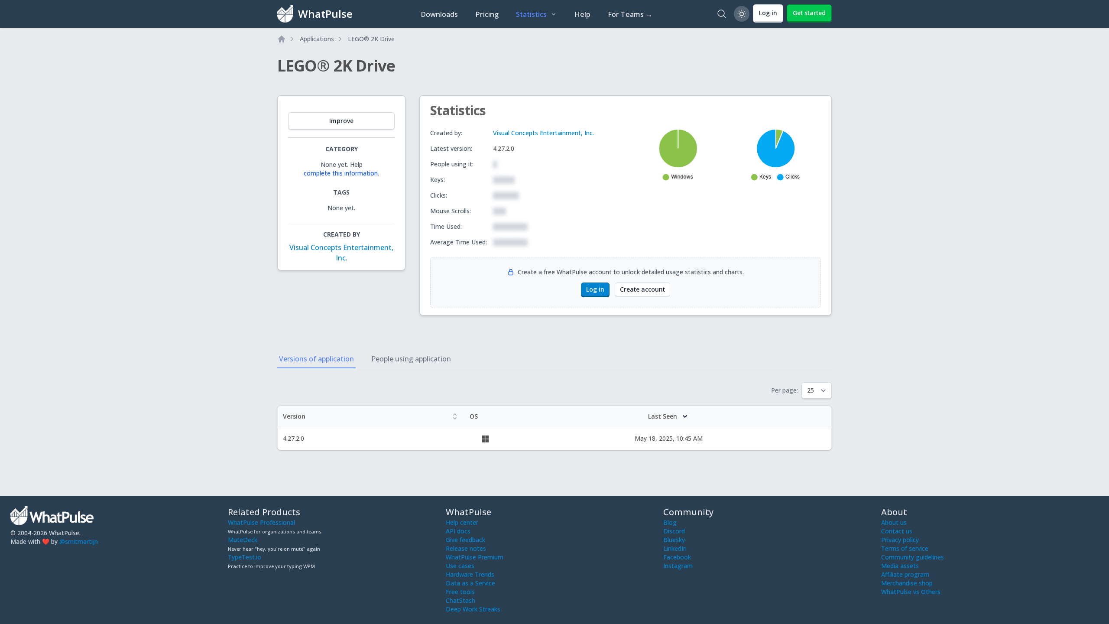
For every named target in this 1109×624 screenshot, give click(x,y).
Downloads (439, 14)
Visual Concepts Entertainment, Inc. (543, 133)
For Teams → (630, 14)
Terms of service (904, 548)
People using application (411, 359)
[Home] (281, 39)
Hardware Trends (470, 574)
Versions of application (316, 359)
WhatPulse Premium (474, 557)
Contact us (896, 531)
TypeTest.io (244, 557)
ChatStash (460, 600)
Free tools (460, 592)
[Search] (722, 14)
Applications (317, 39)
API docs (458, 531)
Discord (674, 531)
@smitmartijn (78, 541)
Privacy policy (900, 540)
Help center (462, 522)
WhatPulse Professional (261, 522)
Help (582, 14)
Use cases (460, 566)
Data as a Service (470, 583)
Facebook (677, 557)
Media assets (900, 566)
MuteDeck (242, 540)
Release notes (466, 548)
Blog (670, 522)
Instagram (678, 566)
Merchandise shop (907, 583)
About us (894, 522)
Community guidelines (912, 557)
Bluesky (674, 540)
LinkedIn (675, 548)
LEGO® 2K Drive (371, 39)
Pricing (487, 14)
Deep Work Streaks (473, 609)
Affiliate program (905, 574)
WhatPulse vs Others (910, 592)
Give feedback (465, 540)
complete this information (341, 173)
